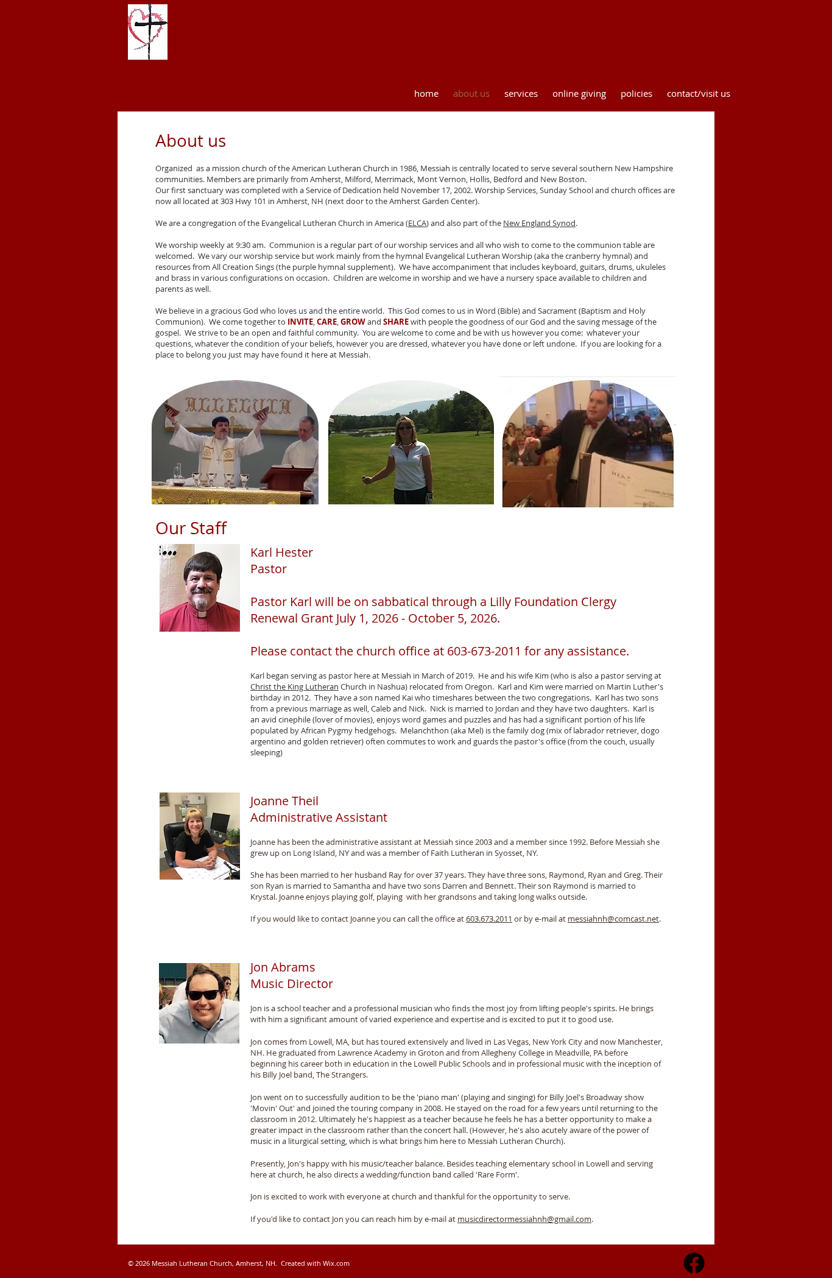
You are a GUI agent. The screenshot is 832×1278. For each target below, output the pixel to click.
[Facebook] (694, 1263)
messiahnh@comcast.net (613, 918)
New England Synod (539, 222)
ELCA (417, 222)
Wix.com (336, 1263)
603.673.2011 (489, 918)
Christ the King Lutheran (294, 686)
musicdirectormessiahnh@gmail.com (524, 1218)
